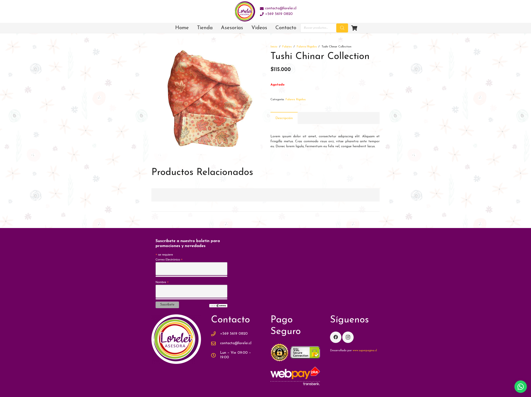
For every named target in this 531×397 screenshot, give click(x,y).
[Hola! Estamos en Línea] (520, 386)
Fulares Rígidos (307, 46)
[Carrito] (354, 28)
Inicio (273, 46)
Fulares (287, 46)
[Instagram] (348, 337)
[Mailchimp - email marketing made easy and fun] (218, 306)
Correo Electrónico (169, 260)
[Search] (342, 28)
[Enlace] (245, 11)
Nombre (162, 282)
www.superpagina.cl (365, 350)
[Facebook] (335, 337)
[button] (254, 51)
